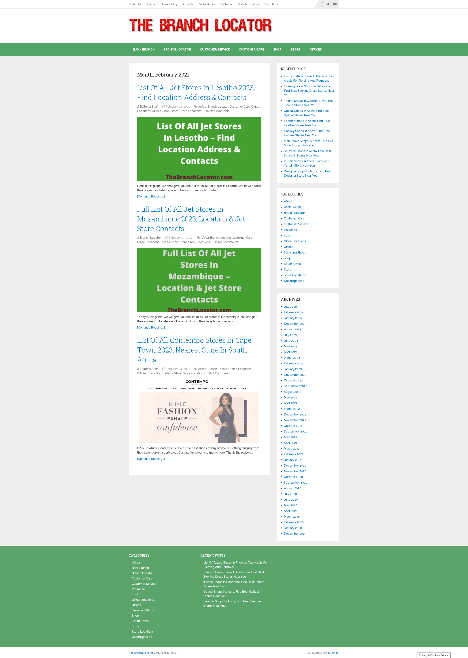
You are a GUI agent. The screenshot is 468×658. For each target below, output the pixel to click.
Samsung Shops (295, 252)
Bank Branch (143, 49)
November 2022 (295, 374)
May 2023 (290, 346)
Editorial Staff (149, 106)
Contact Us (135, 4)
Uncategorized (294, 281)
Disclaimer (226, 4)
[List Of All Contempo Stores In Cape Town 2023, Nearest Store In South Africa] (199, 411)
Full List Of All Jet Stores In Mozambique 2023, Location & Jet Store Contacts (191, 218)
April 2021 (290, 443)
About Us (188, 4)
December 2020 (295, 465)
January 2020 (293, 528)
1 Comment (221, 373)
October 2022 (293, 380)
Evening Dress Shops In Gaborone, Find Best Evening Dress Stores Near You (309, 91)
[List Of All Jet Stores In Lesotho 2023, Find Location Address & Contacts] (199, 149)
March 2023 (292, 357)
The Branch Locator (141, 652)
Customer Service (215, 49)
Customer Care (251, 49)
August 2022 (292, 392)
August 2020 (292, 488)
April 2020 (291, 511)
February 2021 (293, 454)
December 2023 (295, 323)
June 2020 (291, 499)
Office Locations (148, 242)
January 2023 (293, 369)
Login (288, 235)
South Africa (271, 4)
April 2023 (290, 352)
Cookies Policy (207, 4)
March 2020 (292, 516)
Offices (316, 49)
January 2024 (293, 318)
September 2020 (295, 482)
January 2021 (293, 460)
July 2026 (290, 306)
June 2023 (291, 340)
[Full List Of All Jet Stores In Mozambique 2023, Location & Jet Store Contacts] (199, 280)
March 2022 (292, 409)
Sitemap (151, 4)
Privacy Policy (169, 4)
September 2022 (295, 386)
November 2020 (295, 471)
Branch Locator (177, 49)
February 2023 (293, 363)
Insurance (290, 230)
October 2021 (293, 426)
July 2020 (290, 494)
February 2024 (294, 312)
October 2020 (293, 477)
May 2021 (290, 437)
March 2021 (292, 448)
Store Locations (190, 111)
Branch (242, 4)
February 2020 (294, 522)
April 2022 (290, 403)
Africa (255, 4)
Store (295, 49)
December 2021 (295, 414)
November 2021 (295, 420)
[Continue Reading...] (151, 196)
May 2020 (290, 505)
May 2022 (290, 397)
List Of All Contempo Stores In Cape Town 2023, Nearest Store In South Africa (194, 349)
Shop (277, 49)
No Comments (220, 111)
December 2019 (295, 533)
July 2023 (290, 335)
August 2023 (292, 329)
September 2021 (295, 431)
